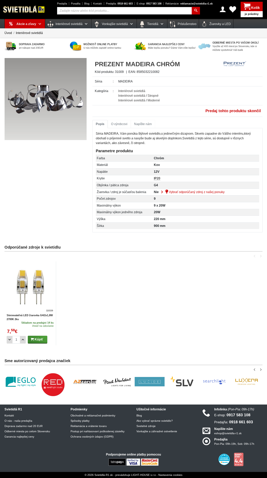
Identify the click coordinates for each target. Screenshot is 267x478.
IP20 (157, 178)
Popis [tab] (100, 124)
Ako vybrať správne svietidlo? (154, 420)
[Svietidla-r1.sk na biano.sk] (238, 459)
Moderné (154, 100)
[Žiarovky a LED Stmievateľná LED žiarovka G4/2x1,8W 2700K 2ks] (30, 287)
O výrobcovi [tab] (119, 124)
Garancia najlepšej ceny (19, 436)
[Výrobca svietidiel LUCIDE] (150, 382)
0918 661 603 (119, 3)
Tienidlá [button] (152, 24)
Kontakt (97, 3)
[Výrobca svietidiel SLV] (182, 381)
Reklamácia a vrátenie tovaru (89, 426)
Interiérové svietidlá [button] (69, 24)
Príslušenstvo (186, 24)
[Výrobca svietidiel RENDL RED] (53, 384)
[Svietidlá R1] (24, 9)
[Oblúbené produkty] (232, 9)
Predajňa (62, 3)
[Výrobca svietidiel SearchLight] (214, 381)
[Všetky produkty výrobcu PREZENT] (235, 63)
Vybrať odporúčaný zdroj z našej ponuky (196, 192)
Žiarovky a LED (220, 24)
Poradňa (75, 3)
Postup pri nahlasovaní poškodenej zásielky (98, 431)
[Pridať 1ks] (23, 340)
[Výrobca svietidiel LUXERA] (246, 382)
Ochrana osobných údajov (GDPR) (92, 436)
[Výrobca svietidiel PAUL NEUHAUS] (117, 382)
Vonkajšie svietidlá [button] (115, 24)
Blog (86, 3)
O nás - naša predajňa (18, 420)
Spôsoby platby (80, 420)
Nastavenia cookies (170, 474)
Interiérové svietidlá (29, 33)
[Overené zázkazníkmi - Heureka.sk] (224, 459)
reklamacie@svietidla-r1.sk (189, 3)
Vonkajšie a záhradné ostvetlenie (156, 431)
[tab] (100, 124)
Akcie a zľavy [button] (26, 24)
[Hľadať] (196, 11)
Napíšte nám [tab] (143, 124)
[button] (255, 256)
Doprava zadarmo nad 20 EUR (23, 426)
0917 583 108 (149, 3)
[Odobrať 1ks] (10, 340)
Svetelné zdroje (146, 426)
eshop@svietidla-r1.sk (228, 433)
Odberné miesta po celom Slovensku (27, 431)
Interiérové (131, 91)
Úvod (8, 33)
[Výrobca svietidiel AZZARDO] (85, 381)
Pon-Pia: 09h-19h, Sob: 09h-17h (234, 443)
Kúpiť (38, 339)
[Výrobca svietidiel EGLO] (20, 382)
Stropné (153, 95)
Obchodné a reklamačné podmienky (93, 415)
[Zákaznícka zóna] (222, 9)
